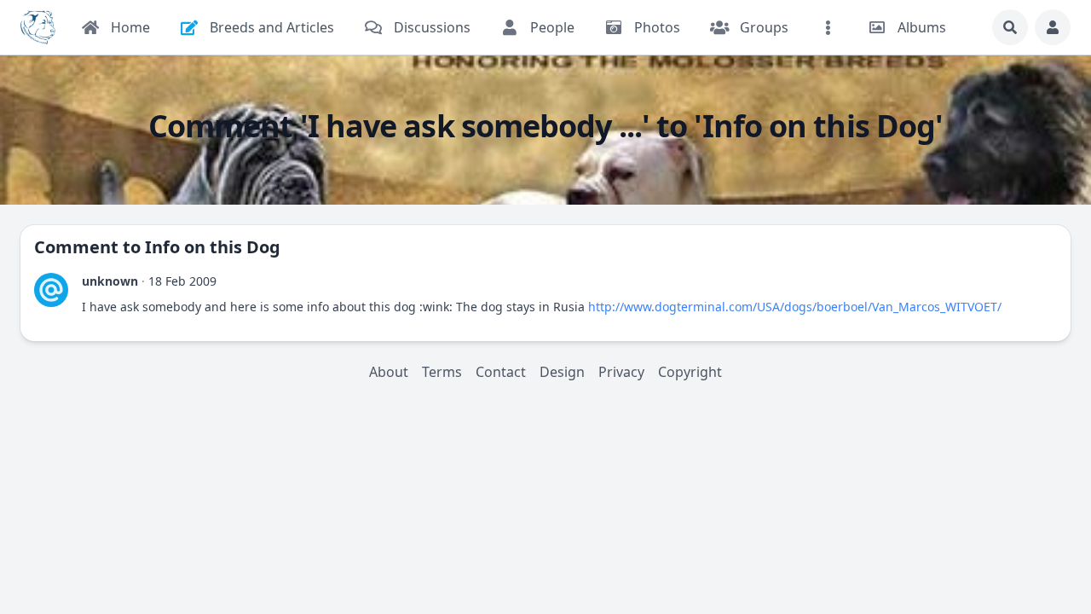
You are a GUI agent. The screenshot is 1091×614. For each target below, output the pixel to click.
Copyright (690, 371)
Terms (442, 371)
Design (562, 371)
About (388, 371)
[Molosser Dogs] (37, 27)
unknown (110, 281)
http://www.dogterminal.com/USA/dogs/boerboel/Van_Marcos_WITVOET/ (795, 306)
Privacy (621, 371)
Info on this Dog (212, 246)
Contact (501, 371)
